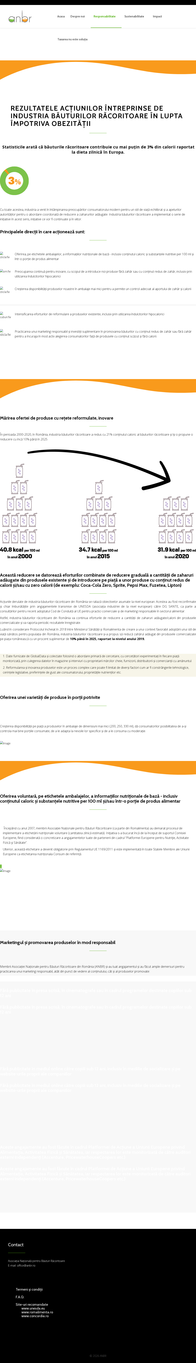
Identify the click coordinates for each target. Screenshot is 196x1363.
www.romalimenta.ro (37, 1312)
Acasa (61, 16)
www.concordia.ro (35, 1316)
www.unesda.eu (33, 1308)
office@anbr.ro (26, 1265)
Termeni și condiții (29, 1289)
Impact (157, 16)
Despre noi (77, 16)
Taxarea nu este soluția (72, 39)
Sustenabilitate (134, 16)
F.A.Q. (20, 1297)
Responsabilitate (105, 16)
